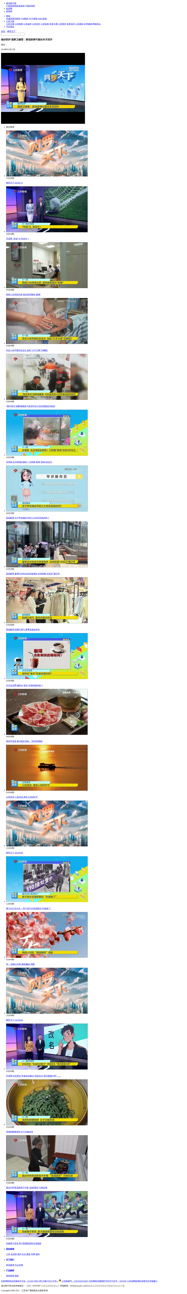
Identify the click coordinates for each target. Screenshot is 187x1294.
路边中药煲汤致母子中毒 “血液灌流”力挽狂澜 (26, 1188)
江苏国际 (79, 24)
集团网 (9, 9)
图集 (28, 1254)
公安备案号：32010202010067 (74, 1281)
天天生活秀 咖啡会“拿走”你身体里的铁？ (24, 685)
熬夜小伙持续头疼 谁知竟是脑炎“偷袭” (23, 294)
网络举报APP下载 (117, 1286)
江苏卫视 (10, 21)
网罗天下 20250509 (14, 853)
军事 (33, 1254)
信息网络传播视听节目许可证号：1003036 (107, 1281)
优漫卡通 (53, 24)
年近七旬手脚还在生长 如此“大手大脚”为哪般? (27, 350)
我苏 (17, 1276)
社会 (24, 1254)
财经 (38, 1254)
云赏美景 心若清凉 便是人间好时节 (22, 797)
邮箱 (8, 16)
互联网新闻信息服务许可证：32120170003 (20, 1281)
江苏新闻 (19, 24)
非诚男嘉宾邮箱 (13, 19)
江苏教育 (62, 24)
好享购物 (88, 24)
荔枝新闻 (10, 1249)
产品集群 (10, 1270)
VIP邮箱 (24, 19)
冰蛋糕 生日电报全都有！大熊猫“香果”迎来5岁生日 (29, 462)
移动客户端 (11, 3)
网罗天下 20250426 (14, 1020)
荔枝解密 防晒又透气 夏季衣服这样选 (23, 629)
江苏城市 (27, 24)
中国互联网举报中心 (50, 1286)
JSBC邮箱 (42, 19)
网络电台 (97, 24)
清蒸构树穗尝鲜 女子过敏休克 (19, 1132)
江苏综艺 (36, 24)
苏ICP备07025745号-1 (48, 1281)
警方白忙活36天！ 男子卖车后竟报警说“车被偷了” (28, 908)
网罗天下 (11, 31)
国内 (19, 1254)
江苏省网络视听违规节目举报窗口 (142, 1281)
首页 (3, 31)
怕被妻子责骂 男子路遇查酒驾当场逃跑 (23, 1243)
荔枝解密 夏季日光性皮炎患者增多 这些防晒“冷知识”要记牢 (33, 574)
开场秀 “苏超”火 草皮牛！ (17, 239)
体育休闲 (71, 24)
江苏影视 (45, 24)
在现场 (14, 1254)
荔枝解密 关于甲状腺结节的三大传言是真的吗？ (27, 518)
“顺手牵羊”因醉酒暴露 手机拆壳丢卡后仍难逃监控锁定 (30, 406)
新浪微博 (10, 1265)
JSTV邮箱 (33, 19)
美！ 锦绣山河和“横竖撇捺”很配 (20, 964)
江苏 (8, 1254)
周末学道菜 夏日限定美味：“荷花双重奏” (24, 741)
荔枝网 (9, 11)
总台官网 (19, 1265)
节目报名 (10, 27)
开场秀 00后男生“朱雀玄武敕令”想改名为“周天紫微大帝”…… (33, 1076)
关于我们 (10, 1260)
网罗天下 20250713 (14, 183)
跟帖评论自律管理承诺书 (97, 1286)
